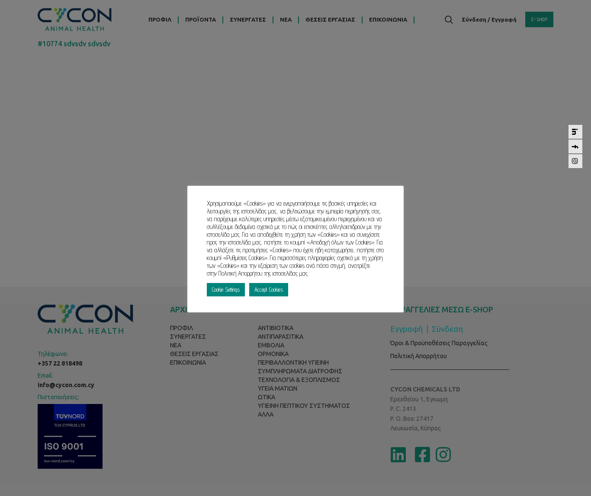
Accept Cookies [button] (268, 289)
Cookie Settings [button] (226, 289)
